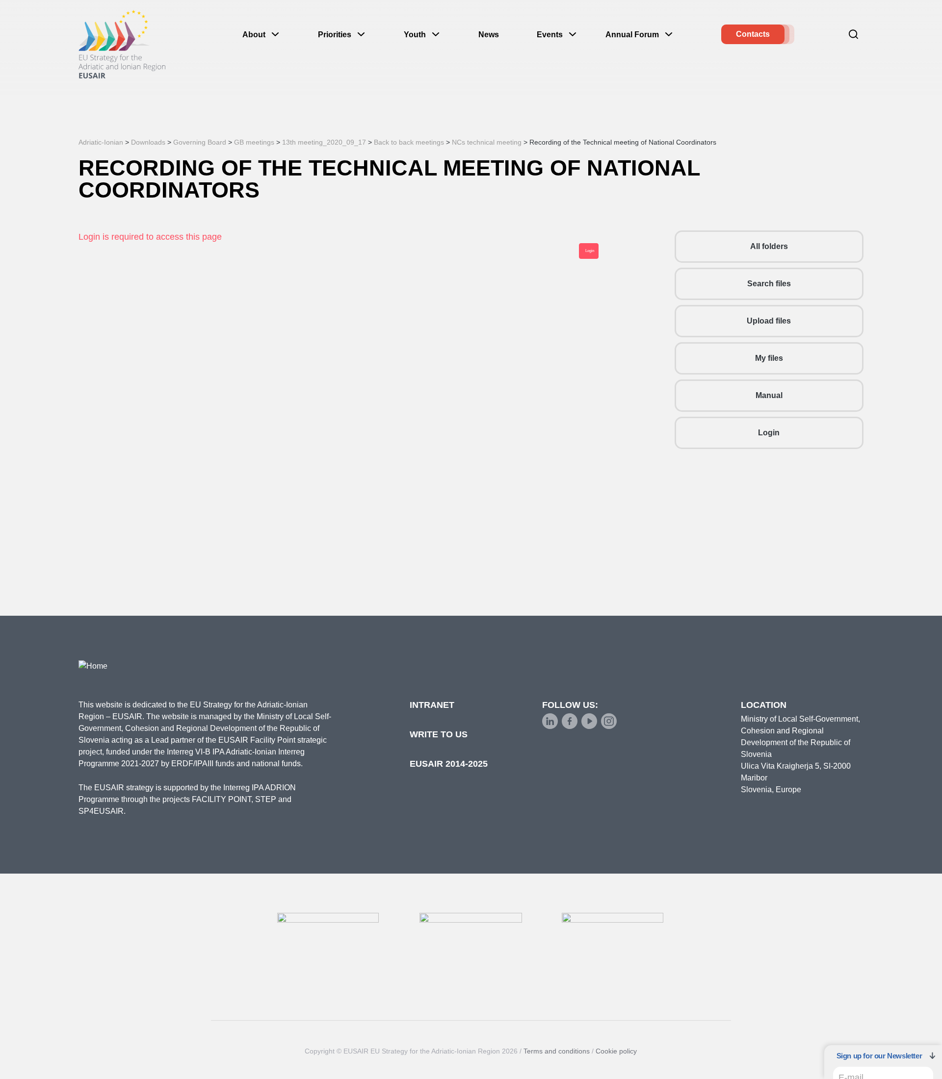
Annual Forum (632, 34)
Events (550, 34)
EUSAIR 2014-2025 (449, 764)
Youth (415, 34)
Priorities (334, 34)
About (253, 34)
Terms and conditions (556, 1051)
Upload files (769, 321)
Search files (769, 283)
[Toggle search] (854, 34)
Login (769, 432)
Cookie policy (616, 1051)
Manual (769, 395)
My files (769, 358)
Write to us (439, 734)
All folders (769, 246)
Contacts (753, 34)
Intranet (432, 705)
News (488, 34)
